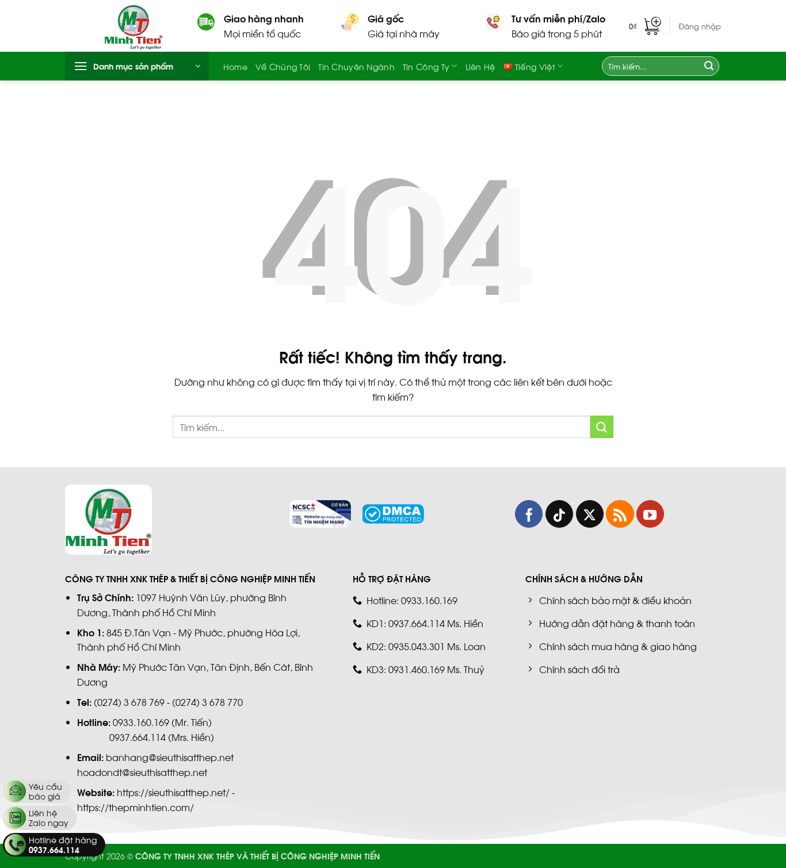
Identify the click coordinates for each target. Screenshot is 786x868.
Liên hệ (480, 66)
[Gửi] (709, 66)
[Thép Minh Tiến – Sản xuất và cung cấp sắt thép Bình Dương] (142, 26)
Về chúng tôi (282, 66)
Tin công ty (426, 66)
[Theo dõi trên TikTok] (559, 514)
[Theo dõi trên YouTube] (650, 514)
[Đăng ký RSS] (620, 514)
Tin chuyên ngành (356, 66)
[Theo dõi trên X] (590, 514)
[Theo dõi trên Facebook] (529, 514)
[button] (645, 26)
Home (235, 66)
